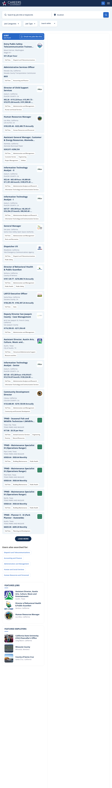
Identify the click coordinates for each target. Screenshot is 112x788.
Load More (23, 539)
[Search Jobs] (106, 15)
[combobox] (48, 23)
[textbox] (48, 23)
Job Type (29, 23)
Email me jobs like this (33, 36)
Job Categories (10, 23)
